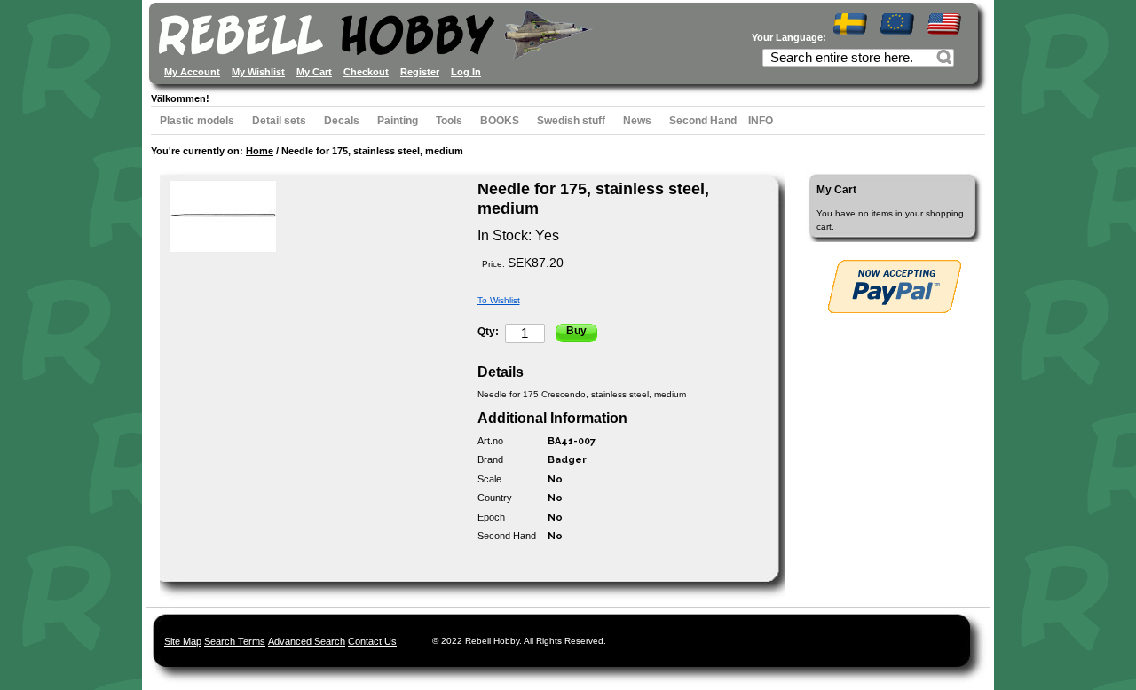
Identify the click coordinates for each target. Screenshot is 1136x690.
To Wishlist (498, 300)
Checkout (366, 72)
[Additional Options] (894, 286)
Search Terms (234, 641)
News (637, 120)
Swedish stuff (571, 120)
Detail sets (279, 120)
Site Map (182, 641)
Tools (449, 120)
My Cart (314, 72)
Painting (397, 120)
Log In (466, 72)
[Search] (946, 59)
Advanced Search (306, 641)
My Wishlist (258, 72)
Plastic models (197, 120)
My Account (192, 72)
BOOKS (499, 120)
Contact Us (372, 641)
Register (419, 72)
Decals (341, 120)
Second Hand (703, 120)
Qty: (488, 331)
